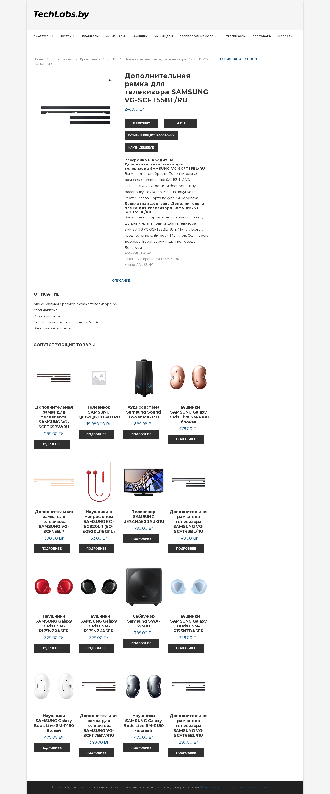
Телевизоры (236, 36)
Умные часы (115, 36)
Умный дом (164, 36)
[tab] (121, 280)
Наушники (140, 36)
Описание (121, 280)
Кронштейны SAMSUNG (98, 59)
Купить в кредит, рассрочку (151, 135)
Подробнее (52, 444)
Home (38, 59)
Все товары (262, 36)
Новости (285, 36)
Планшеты (90, 36)
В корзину (141, 123)
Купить (180, 123)
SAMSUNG (145, 265)
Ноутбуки (67, 36)
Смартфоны (43, 36)
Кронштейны (61, 59)
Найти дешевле (141, 147)
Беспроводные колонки (200, 36)
